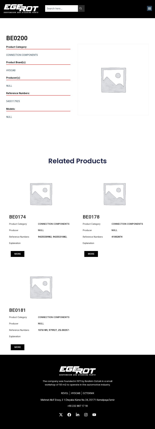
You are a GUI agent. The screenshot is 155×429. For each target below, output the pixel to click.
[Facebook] (69, 414)
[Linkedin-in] (77, 414)
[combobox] (61, 8)
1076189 (43, 330)
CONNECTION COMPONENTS (22, 55)
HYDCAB (10, 70)
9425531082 (59, 236)
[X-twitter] (61, 414)
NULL (9, 85)
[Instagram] (86, 414)
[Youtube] (94, 414)
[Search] (81, 8)
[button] (149, 8)
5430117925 (13, 101)
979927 (53, 330)
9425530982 (45, 236)
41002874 (117, 236)
